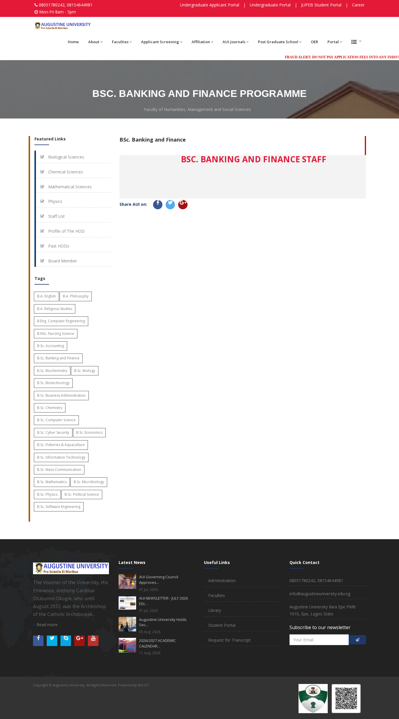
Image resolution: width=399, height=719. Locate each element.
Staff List (56, 216)
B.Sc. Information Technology (61, 457)
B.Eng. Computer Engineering (61, 320)
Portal (333, 41)
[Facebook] (157, 204)
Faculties (120, 41)
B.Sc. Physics (47, 494)
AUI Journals (234, 41)
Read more (46, 624)
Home (73, 41)
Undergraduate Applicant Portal (209, 5)
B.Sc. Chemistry (49, 407)
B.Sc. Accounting (50, 345)
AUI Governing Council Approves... (158, 579)
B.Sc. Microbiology (89, 481)
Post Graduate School (278, 41)
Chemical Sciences (65, 172)
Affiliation (201, 41)
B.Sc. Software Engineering (58, 506)
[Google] (183, 204)
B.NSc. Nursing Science (55, 333)
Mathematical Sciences (69, 186)
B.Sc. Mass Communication (59, 469)
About (93, 41)
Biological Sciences (65, 157)
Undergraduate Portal (270, 5)
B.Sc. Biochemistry (52, 370)
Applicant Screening (160, 41)
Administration (222, 580)
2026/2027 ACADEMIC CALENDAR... (157, 643)
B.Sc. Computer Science (56, 419)
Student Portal (221, 625)
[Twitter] (170, 204)
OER (314, 41)
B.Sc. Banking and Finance (58, 358)
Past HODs (58, 246)
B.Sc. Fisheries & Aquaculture (61, 444)
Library (214, 610)
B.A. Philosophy (76, 296)
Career (358, 5)
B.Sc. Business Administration (61, 395)
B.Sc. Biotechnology (53, 382)
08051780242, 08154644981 (66, 5)
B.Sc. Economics (89, 432)
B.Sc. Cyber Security (53, 432)
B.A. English (46, 296)
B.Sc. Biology (84, 370)
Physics (54, 201)
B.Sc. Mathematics (52, 481)
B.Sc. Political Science (82, 494)
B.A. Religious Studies (54, 308)
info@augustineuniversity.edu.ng (319, 593)
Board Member (62, 261)
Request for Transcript (229, 640)
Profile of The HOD (66, 231)
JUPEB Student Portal (321, 5)
